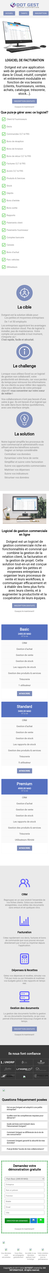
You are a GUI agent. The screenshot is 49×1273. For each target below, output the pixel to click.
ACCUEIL (9, 13)
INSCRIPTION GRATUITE (24, 101)
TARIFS (24, 13)
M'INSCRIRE (24, 693)
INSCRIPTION (41, 13)
